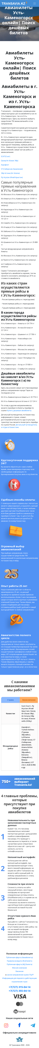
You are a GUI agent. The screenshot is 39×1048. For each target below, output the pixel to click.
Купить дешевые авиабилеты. (19, 410)
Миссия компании (19, 968)
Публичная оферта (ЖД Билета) (19, 964)
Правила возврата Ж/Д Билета (19, 961)
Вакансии (19, 971)
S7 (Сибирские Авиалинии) (12, 169)
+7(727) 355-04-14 (19, 990)
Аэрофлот (5, 165)
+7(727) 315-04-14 (19, 987)
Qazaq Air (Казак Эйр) (9, 160)
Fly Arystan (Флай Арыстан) (12, 177)
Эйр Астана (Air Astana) (10, 173)
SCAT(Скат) (5, 156)
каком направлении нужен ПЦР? (20, 975)
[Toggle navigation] (34, 3)
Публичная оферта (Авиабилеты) (19, 957)
